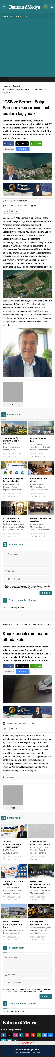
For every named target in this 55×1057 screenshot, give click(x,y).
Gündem (16, 624)
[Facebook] (3, 1035)
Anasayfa (6, 86)
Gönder (38, 144)
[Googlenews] (44, 1035)
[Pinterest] (33, 1035)
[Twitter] (9, 1035)
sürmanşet (9, 777)
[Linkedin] (21, 1035)
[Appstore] (50, 1035)
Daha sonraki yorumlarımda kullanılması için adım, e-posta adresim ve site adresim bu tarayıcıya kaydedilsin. (27, 587)
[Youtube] (27, 1035)
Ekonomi (16, 86)
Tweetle (24, 144)
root (13, 404)
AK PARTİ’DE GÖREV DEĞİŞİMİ (24, 79)
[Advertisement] (27, 48)
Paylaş (10, 144)
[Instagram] (15, 1035)
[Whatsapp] (39, 1035)
